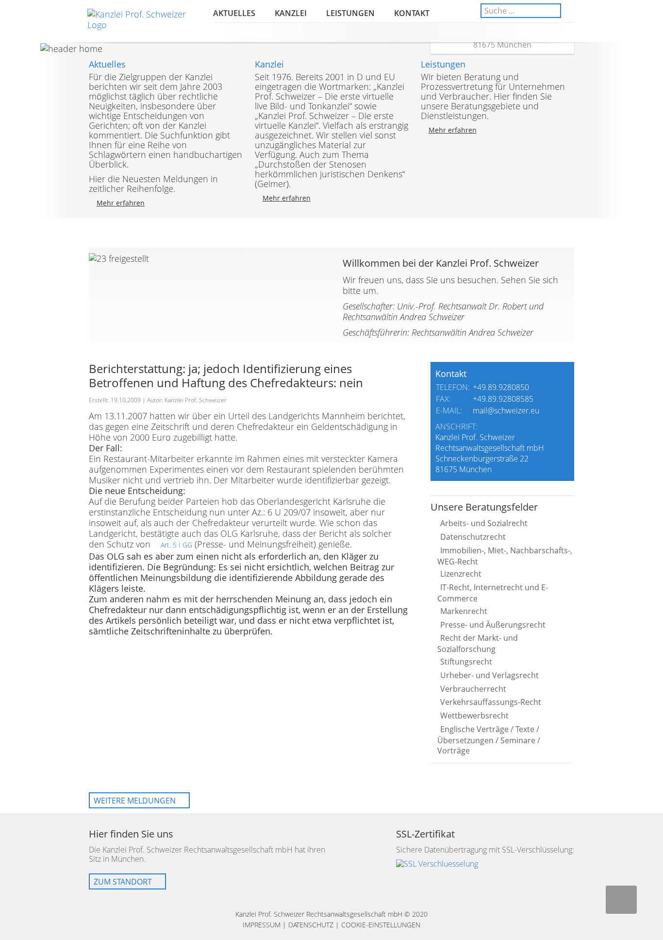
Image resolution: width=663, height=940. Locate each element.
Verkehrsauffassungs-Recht (490, 702)
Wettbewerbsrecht (474, 715)
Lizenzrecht (460, 573)
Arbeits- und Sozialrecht (484, 523)
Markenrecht (463, 611)
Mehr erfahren (121, 202)
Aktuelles (234, 13)
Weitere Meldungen (135, 800)
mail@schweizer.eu (506, 410)
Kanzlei (291, 13)
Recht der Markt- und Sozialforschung (477, 643)
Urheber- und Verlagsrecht (489, 675)
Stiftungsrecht (466, 661)
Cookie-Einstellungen (380, 924)
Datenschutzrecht (473, 536)
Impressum (262, 924)
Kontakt (412, 13)
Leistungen (350, 13)
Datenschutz (310, 924)
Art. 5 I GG (176, 544)
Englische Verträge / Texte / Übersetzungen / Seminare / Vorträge (488, 740)
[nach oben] (621, 900)
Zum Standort (123, 881)
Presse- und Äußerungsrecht (493, 624)
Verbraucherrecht (473, 689)
